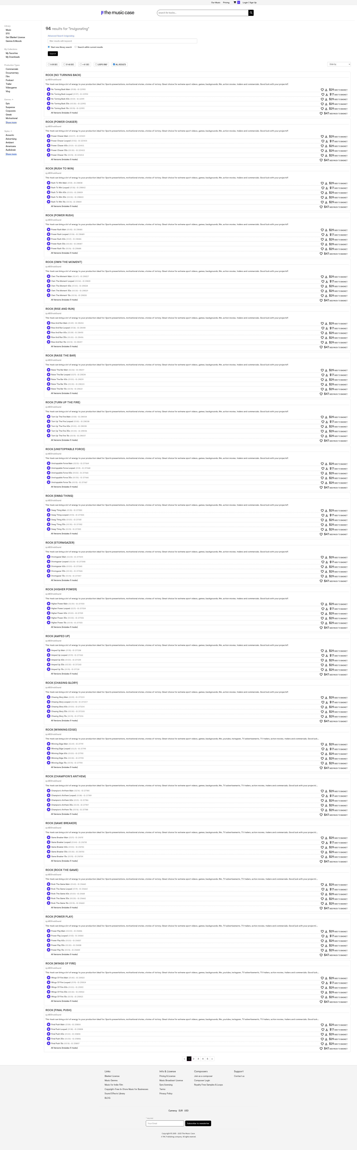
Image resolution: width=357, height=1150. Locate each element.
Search (53, 53)
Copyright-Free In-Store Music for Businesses (126, 1089)
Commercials (12, 69)
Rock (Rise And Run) (60, 308)
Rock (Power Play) (59, 916)
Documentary (12, 72)
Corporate (11, 111)
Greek (9, 114)
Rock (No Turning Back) (63, 75)
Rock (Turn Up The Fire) (62, 402)
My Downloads (13, 57)
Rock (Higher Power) (61, 589)
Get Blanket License (15, 37)
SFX (8, 33)
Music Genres (111, 1080)
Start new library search (61, 47)
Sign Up (253, 2)
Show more (11, 122)
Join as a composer (203, 1076)
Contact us (239, 1076)
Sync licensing (166, 1084)
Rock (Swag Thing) (59, 495)
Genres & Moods (14, 41)
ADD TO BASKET (339, 94)
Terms (162, 1089)
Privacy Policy (165, 1093)
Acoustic (10, 135)
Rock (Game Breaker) (61, 823)
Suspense (10, 107)
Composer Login (202, 1080)
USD (186, 1111)
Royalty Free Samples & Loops (208, 1084)
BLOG (107, 1098)
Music (8, 30)
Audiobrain (11, 150)
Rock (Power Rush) (59, 215)
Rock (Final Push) (58, 1010)
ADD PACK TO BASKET (336, 113)
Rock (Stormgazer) (59, 542)
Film (8, 76)
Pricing (226, 2)
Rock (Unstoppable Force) (65, 449)
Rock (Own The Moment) (63, 262)
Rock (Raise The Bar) (60, 355)
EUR (181, 1111)
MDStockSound (54, 79)
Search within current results (90, 47)
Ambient (10, 142)
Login (245, 2)
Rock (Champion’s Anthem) (65, 776)
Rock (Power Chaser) (61, 121)
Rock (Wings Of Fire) (60, 963)
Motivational (11, 118)
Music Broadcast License (171, 1080)
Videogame (11, 87)
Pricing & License (167, 1076)
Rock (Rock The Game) (61, 870)
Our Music (215, 2)
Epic (8, 103)
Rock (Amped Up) (57, 636)
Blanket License (112, 1076)
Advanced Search (55, 36)
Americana (11, 146)
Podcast (10, 80)
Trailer (9, 83)
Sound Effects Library (115, 1093)
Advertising (11, 139)
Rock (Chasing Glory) (61, 682)
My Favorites (12, 53)
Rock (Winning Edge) (61, 729)
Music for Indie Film (114, 1084)
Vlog (8, 91)
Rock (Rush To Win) (59, 168)
